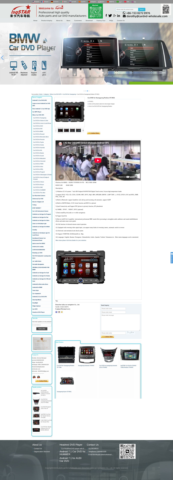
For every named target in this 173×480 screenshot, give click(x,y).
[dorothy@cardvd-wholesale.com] (62, 312)
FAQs (111, 20)
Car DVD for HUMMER (39, 190)
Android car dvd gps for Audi (40, 272)
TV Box (34, 205)
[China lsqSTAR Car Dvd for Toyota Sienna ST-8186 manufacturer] (36, 415)
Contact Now (41, 381)
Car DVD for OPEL (38, 169)
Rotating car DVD (37, 253)
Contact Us (121, 20)
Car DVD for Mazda (38, 153)
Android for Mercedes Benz (40, 284)
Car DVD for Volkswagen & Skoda (42, 174)
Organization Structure (42, 451)
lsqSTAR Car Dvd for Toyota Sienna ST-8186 (45, 416)
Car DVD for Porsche (39, 139)
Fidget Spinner (36, 306)
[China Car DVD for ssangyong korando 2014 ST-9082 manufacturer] (36, 401)
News (68, 20)
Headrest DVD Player (38, 312)
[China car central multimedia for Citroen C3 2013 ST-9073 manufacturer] (36, 393)
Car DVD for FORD (38, 164)
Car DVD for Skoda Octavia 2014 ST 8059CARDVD (46, 428)
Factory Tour (101, 20)
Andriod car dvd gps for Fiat (40, 217)
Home (35, 20)
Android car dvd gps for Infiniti (41, 226)
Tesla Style (35, 290)
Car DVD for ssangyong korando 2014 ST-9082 (46, 401)
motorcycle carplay (38, 246)
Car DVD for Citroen (38, 182)
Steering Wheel (36, 300)
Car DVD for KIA (37, 150)
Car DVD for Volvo (38, 166)
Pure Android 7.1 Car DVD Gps (41, 108)
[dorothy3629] (56, 312)
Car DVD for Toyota (38, 142)
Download (89, 20)
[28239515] (59, 312)
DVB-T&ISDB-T (36, 208)
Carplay (34, 229)
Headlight (35, 303)
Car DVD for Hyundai (39, 147)
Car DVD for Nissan (38, 184)
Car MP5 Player (36, 112)
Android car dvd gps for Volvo (40, 220)
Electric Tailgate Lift (38, 202)
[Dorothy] (34, 377)
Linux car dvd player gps (39, 223)
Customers (78, 20)
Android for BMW (37, 287)
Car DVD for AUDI (38, 126)
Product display (46, 20)
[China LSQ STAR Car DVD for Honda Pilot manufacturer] (36, 422)
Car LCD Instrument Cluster (40, 211)
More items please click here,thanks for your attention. (71, 240)
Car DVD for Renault (38, 134)
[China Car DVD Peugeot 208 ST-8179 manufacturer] (36, 409)
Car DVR (34, 309)
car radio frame (36, 261)
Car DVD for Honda (38, 145)
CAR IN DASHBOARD (38, 249)
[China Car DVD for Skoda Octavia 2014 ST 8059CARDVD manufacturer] (36, 430)
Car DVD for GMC (38, 187)
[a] (86, 54)
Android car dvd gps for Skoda (41, 276)
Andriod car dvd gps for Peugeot (41, 214)
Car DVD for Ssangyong (69, 94)
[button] (170, 57)
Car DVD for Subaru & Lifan (40, 120)
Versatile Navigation (38, 264)
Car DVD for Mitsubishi (39, 158)
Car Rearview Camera (38, 195)
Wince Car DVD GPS (55, 94)
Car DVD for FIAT (37, 128)
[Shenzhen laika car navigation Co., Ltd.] (86, 11)
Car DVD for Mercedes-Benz (41, 137)
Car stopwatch (36, 293)
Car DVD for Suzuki (38, 155)
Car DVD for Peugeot (39, 172)
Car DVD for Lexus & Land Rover (42, 123)
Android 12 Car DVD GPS (39, 296)
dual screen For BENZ (38, 243)
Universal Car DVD (37, 198)
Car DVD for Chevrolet (39, 161)
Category (46, 94)
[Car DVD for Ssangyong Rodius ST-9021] (69, 112)
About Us (59, 20)
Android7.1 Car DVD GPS (39, 100)
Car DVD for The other (39, 192)
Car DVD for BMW (38, 131)
